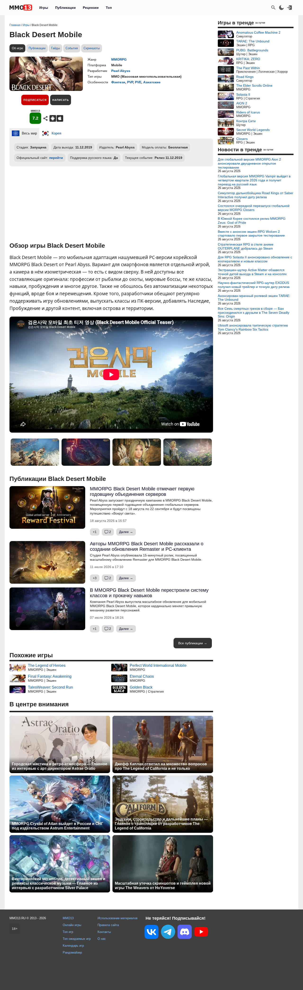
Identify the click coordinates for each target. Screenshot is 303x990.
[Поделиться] (45, 118)
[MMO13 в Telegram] (168, 933)
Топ (109, 7)
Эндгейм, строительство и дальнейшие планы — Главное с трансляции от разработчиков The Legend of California (161, 823)
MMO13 (68, 918)
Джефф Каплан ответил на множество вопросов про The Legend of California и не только (161, 766)
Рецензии (91, 7)
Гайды (55, 48)
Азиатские (151, 82)
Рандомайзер (72, 952)
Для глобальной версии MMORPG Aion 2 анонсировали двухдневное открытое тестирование (249, 163)
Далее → (126, 532)
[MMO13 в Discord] (185, 933)
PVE (138, 82)
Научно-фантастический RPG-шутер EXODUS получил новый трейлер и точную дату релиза (254, 285)
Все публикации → (192, 643)
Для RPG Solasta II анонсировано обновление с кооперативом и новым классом (255, 259)
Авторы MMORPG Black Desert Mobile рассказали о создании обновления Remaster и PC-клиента (146, 546)
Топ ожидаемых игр (77, 939)
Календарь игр (73, 945)
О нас (102, 939)
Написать (60, 100)
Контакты (104, 932)
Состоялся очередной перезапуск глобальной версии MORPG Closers (254, 208)
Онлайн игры (72, 925)
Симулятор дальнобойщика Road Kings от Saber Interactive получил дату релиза (255, 195)
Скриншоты (92, 48)
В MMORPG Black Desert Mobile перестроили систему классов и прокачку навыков (149, 592)
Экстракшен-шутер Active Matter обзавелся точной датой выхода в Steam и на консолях (252, 272)
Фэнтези (118, 82)
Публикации (65, 7)
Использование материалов (118, 918)
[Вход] (289, 7)
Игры (43, 7)
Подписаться (35, 100)
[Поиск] (273, 7)
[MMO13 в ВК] (151, 933)
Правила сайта (108, 925)
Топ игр (68, 932)
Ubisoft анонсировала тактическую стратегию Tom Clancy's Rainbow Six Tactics (253, 327)
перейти (56, 158)
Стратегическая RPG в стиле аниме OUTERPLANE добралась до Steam (245, 246)
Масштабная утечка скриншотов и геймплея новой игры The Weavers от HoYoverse (163, 885)
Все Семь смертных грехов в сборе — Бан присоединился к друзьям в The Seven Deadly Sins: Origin (253, 312)
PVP (130, 82)
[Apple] (60, 118)
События (72, 48)
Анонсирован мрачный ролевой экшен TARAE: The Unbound (254, 298)
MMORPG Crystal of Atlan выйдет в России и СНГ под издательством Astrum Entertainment (57, 826)
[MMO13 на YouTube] (201, 933)
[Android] (52, 118)
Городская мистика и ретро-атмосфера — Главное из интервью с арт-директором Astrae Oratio (59, 766)
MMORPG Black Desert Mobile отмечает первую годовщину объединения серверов (142, 491)
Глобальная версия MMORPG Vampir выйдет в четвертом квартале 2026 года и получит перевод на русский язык (254, 180)
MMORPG (119, 59)
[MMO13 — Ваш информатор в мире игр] (20, 7)
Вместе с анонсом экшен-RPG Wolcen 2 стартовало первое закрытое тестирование (251, 233)
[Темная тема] (281, 7)
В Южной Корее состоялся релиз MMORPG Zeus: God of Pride (251, 220)
